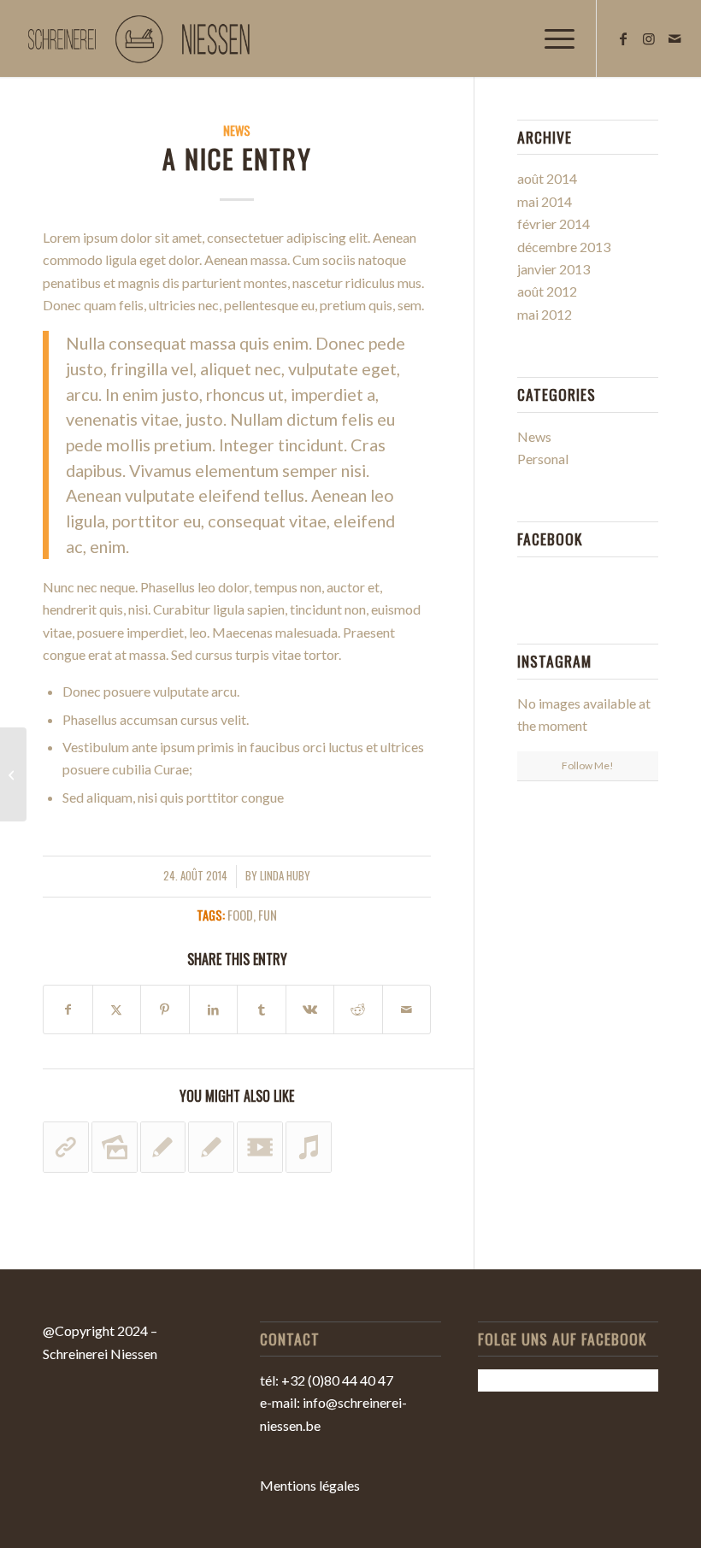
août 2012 (547, 291)
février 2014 (553, 223)
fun (267, 915)
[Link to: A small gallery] (114, 1147)
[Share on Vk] (310, 1009)
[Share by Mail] (407, 1009)
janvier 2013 (553, 269)
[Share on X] (117, 1009)
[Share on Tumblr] (262, 1009)
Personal (542, 458)
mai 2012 (544, 314)
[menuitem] (550, 38)
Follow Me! (588, 765)
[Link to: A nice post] (163, 1147)
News (236, 130)
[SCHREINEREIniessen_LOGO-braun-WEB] (142, 38)
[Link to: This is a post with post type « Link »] (66, 1147)
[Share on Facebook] (68, 1009)
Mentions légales (310, 1485)
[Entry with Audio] (13, 774)
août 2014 (547, 178)
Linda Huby (285, 876)
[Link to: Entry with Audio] (309, 1147)
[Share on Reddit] (358, 1009)
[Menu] (550, 38)
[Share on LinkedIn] (214, 1009)
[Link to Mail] (674, 38)
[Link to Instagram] (649, 38)
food (240, 915)
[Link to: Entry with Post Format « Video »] (260, 1147)
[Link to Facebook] (623, 38)
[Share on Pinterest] (165, 1009)
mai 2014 (544, 201)
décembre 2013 (563, 246)
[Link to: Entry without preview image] (211, 1147)
